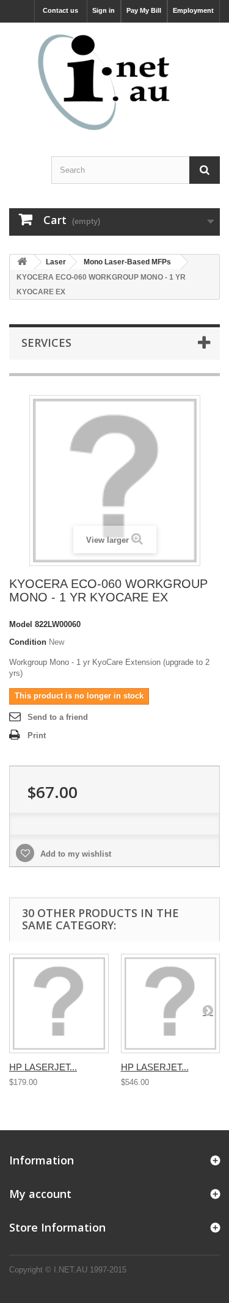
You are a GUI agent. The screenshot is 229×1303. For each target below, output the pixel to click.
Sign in (103, 10)
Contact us (60, 10)
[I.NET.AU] (114, 82)
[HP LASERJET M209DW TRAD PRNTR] (170, 1003)
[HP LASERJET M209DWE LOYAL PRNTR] (59, 1003)
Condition (27, 642)
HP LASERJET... (43, 1067)
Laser (56, 262)
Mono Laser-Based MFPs (127, 262)
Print (36, 735)
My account (40, 1193)
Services (46, 342)
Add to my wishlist (74, 853)
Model (20, 624)
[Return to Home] (22, 262)
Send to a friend (57, 717)
